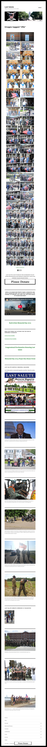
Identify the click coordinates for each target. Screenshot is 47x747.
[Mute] (32, 314)
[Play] (6, 314)
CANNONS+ (7, 731)
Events (6, 737)
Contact (6, 728)
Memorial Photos (8, 726)
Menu (39, 7)
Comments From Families (10, 338)
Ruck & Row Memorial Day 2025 (20, 323)
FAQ (6, 720)
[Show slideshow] (20, 267)
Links (6, 734)
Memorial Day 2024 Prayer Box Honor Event (20, 359)
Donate (6, 723)
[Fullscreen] (34, 314)
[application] (20, 306)
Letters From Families (10, 335)
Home (6, 717)
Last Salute (9, 7)
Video (6, 740)
